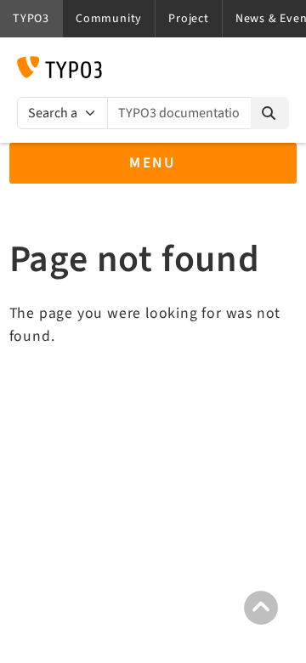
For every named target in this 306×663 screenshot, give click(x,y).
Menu (153, 162)
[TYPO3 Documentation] (59, 67)
